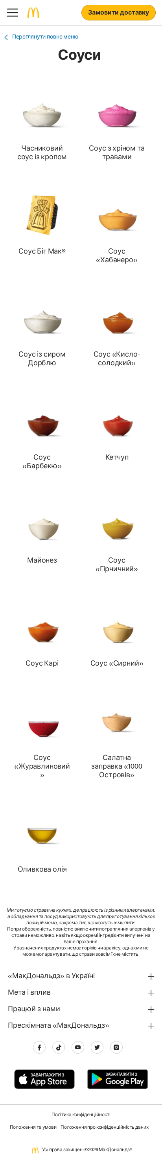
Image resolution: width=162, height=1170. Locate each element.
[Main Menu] (12, 12)
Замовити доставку (118, 13)
